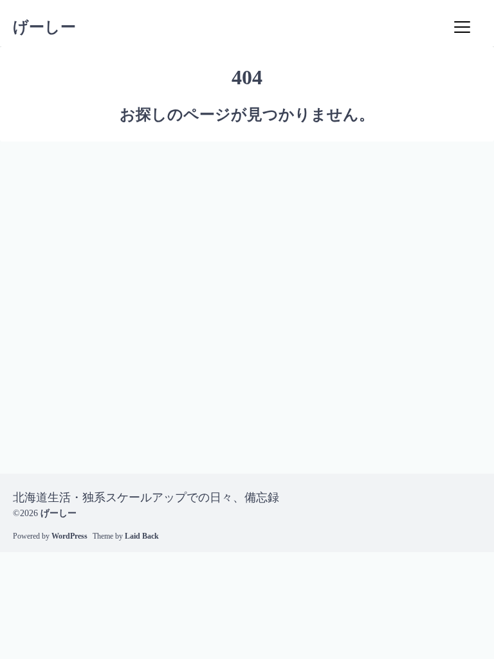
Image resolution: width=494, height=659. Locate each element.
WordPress (69, 536)
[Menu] (462, 27)
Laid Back (142, 536)
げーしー (44, 27)
